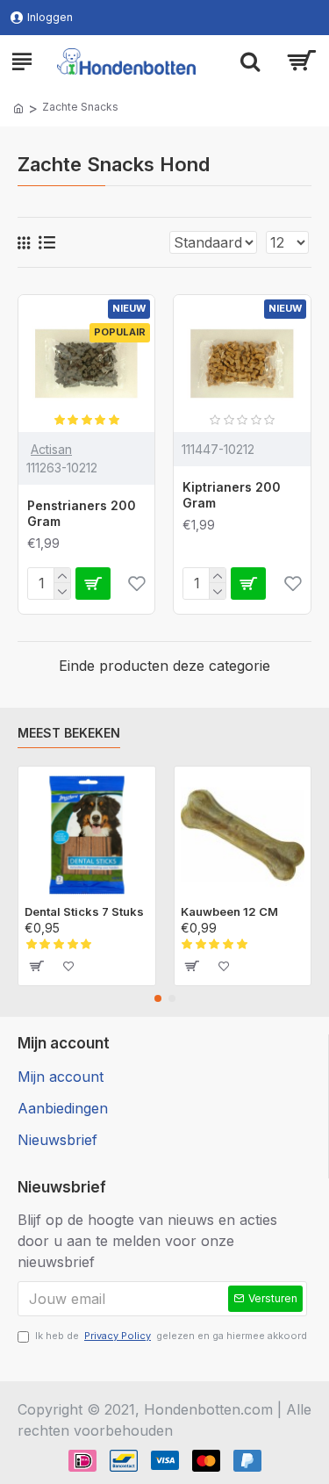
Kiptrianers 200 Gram (231, 494)
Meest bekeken (69, 732)
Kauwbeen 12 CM (229, 911)
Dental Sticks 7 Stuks (84, 911)
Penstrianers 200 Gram (81, 513)
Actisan (51, 449)
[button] (157, 998)
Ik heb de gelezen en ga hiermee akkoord (171, 1335)
